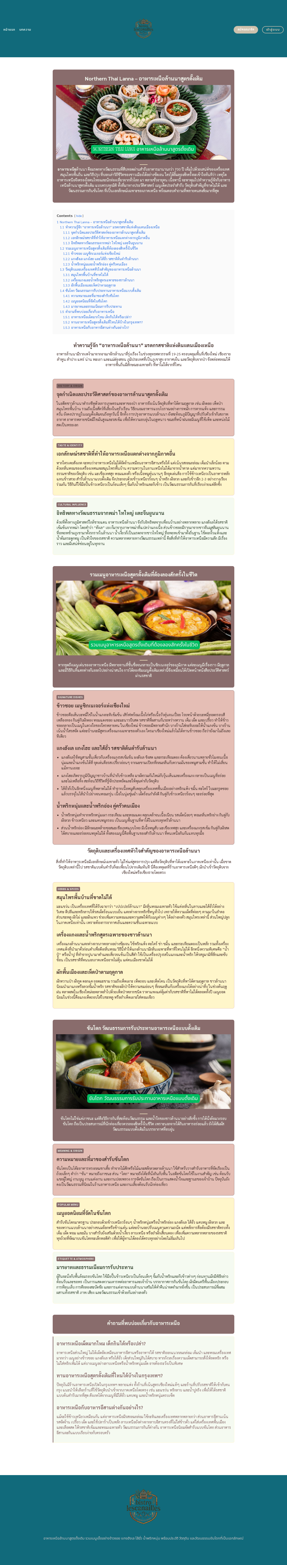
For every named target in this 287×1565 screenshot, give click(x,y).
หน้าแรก (9, 29)
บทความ (25, 29)
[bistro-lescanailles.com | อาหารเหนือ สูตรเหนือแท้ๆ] (143, 28)
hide (79, 216)
